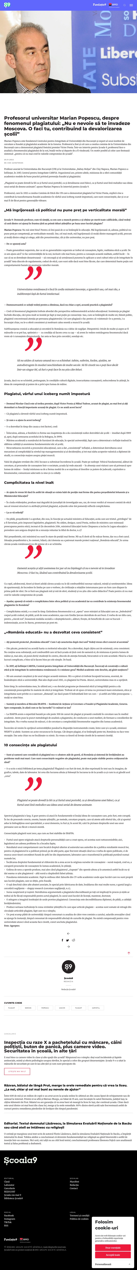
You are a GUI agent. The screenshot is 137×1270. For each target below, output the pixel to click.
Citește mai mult (17, 1071)
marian (28, 1008)
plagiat (11, 1008)
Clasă (7, 1181)
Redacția (74, 1185)
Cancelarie (9, 1188)
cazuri (62, 1008)
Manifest (74, 1181)
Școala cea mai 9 (12, 1195)
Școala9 (68, 978)
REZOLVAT (9, 1191)
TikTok (8, 1222)
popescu (45, 1008)
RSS (6, 1225)
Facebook (9, 1215)
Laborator (9, 1185)
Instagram (9, 1219)
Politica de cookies (79, 1219)
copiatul (96, 1008)
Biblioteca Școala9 (13, 1198)
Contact (74, 1188)
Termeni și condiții (79, 1215)
